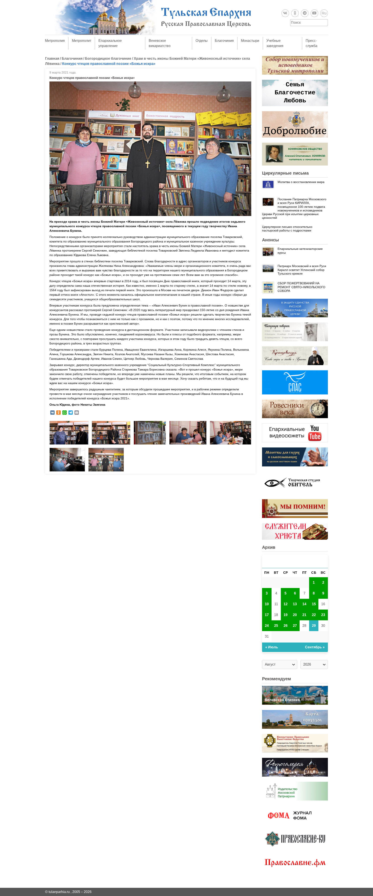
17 (267, 615)
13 (295, 604)
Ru (324, 13)
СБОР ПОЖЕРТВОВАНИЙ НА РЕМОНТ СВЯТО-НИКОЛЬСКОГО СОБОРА (301, 286)
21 (304, 615)
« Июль (271, 647)
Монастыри (250, 40)
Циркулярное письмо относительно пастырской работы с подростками (287, 228)
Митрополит (81, 40)
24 (267, 625)
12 (286, 604)
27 (295, 625)
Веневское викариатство (160, 43)
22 (314, 615)
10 (267, 604)
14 (304, 604)
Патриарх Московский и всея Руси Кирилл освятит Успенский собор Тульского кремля (302, 269)
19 (286, 615)
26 (286, 625)
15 (314, 604)
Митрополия (55, 40)
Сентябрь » (315, 647)
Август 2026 (295, 561)
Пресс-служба (311, 43)
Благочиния (224, 40)
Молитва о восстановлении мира (301, 182)
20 (295, 615)
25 (276, 625)
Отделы (202, 40)
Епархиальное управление (110, 43)
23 (323, 615)
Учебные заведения (274, 43)
